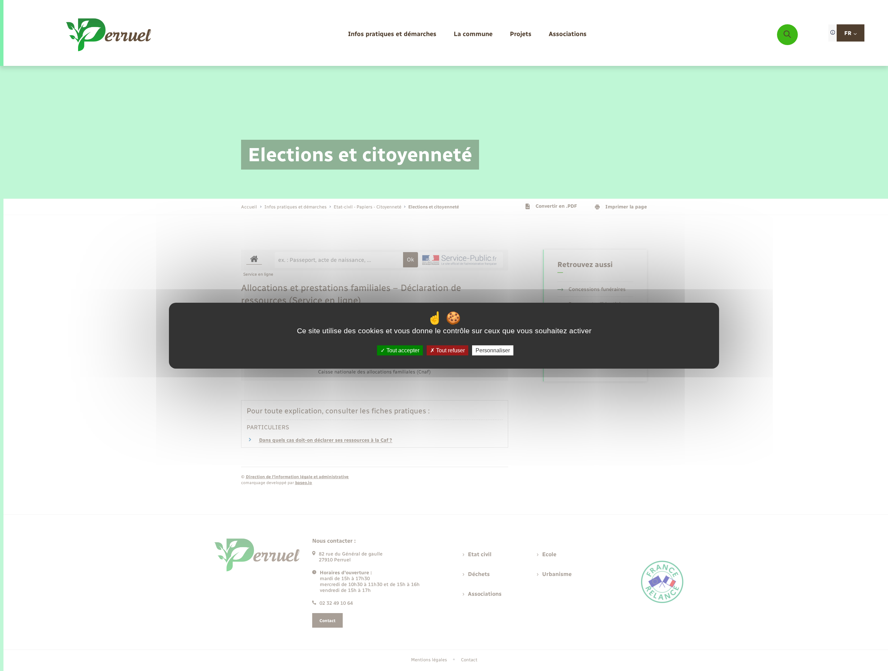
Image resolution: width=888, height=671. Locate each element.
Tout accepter (402, 350)
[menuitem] (392, 34)
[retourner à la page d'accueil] (109, 34)
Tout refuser (450, 350)
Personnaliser (493, 350)
